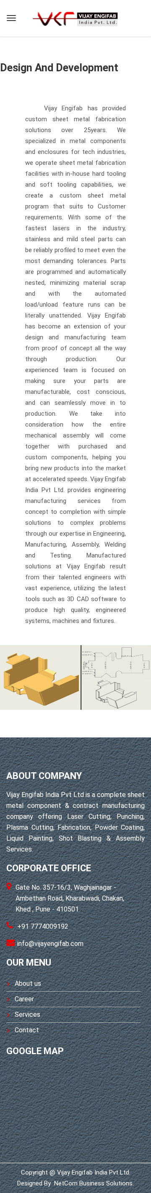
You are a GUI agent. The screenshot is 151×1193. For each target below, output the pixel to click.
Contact (27, 1030)
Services (27, 1014)
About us (28, 983)
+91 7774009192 (42, 926)
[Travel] (75, 17)
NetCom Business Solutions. (93, 1183)
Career (24, 999)
